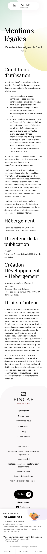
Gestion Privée (23, 471)
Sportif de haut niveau (23, 476)
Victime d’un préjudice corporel (23, 481)
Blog (24, 431)
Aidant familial (24, 459)
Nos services (23, 416)
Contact (21, 494)
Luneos (11, 286)
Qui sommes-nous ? (23, 420)
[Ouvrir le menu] (35, 5)
